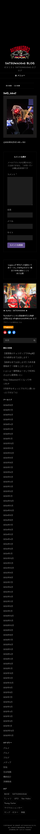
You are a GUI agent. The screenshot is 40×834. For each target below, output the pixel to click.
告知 (5, 767)
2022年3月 (8, 659)
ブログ (6, 758)
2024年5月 (8, 535)
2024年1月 (8, 554)
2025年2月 (8, 492)
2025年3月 (8, 487)
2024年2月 (8, 549)
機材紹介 (7, 777)
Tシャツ (7, 799)
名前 (9, 210)
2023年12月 (8, 559)
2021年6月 (8, 702)
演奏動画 (7, 782)
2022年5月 (8, 650)
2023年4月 (8, 597)
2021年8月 (8, 693)
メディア (7, 763)
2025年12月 (8, 444)
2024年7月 (8, 525)
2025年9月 (8, 458)
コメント (12, 175)
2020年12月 (8, 731)
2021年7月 (8, 697)
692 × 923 (21, 142)
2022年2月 (8, 664)
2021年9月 (8, 688)
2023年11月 (8, 563)
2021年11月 (8, 678)
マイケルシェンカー (13, 808)
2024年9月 (8, 515)
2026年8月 (8, 405)
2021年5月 (8, 707)
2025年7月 (8, 468)
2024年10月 (8, 511)
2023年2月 (8, 606)
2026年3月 (8, 429)
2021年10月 (8, 683)
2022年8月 (8, 635)
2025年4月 (8, 482)
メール (10, 221)
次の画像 (17, 86)
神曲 (23, 813)
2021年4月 (8, 712)
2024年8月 (8, 520)
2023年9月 (8, 573)
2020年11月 (8, 736)
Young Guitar (10, 803)
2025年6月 (8, 472)
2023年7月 (8, 582)
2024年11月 (8, 506)
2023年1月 (8, 611)
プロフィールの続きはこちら (12, 322)
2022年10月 (8, 626)
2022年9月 (8, 630)
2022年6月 (8, 645)
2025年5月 (8, 477)
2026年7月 (8, 410)
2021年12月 (8, 673)
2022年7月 (8, 640)
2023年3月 (8, 602)
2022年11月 (8, 621)
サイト (10, 233)
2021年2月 (8, 721)
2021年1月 (7, 726)
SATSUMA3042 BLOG (20, 63)
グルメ (6, 748)
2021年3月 (8, 717)
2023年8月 (8, 578)
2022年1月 (8, 669)
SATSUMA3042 (19, 794)
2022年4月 (8, 654)
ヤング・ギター (11, 813)
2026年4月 (8, 425)
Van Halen (26, 799)
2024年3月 (8, 544)
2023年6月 (8, 587)
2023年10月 (8, 568)
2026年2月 (8, 434)
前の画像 (9, 86)
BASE (6, 794)
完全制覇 (7, 772)
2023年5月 (8, 592)
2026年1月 (8, 439)
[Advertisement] (20, 21)
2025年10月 (8, 453)
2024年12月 (8, 501)
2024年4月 (8, 539)
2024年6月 (8, 530)
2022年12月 (8, 616)
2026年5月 (8, 420)
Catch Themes (25, 829)
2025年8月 (8, 463)
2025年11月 (8, 448)
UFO (16, 799)
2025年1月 (8, 496)
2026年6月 (8, 415)
